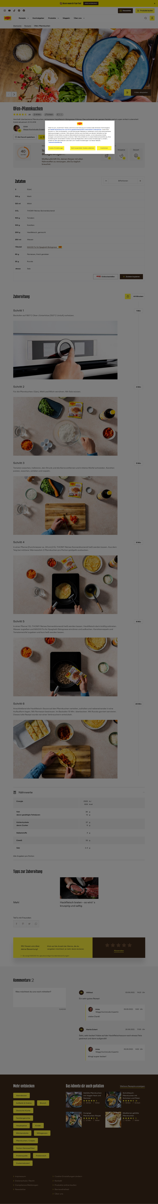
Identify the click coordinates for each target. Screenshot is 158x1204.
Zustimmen (104, 148)
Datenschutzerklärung (55, 142)
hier (56, 140)
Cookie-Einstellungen (56, 148)
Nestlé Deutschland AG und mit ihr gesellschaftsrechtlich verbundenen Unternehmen (75, 129)
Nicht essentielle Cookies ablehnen (82, 148)
